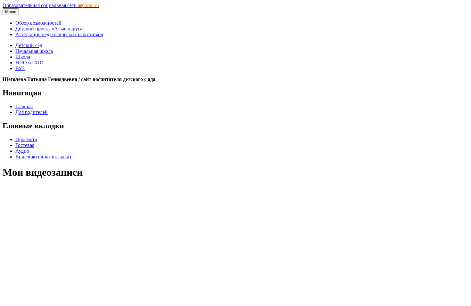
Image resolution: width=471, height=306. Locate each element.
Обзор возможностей (38, 23)
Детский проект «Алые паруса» (50, 28)
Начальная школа (34, 51)
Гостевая (24, 145)
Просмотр (26, 139)
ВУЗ (20, 68)
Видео (43, 156)
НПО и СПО (29, 62)
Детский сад (28, 45)
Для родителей (31, 112)
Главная (24, 106)
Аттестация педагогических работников (59, 34)
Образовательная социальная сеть (51, 5)
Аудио (22, 151)
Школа (22, 57)
